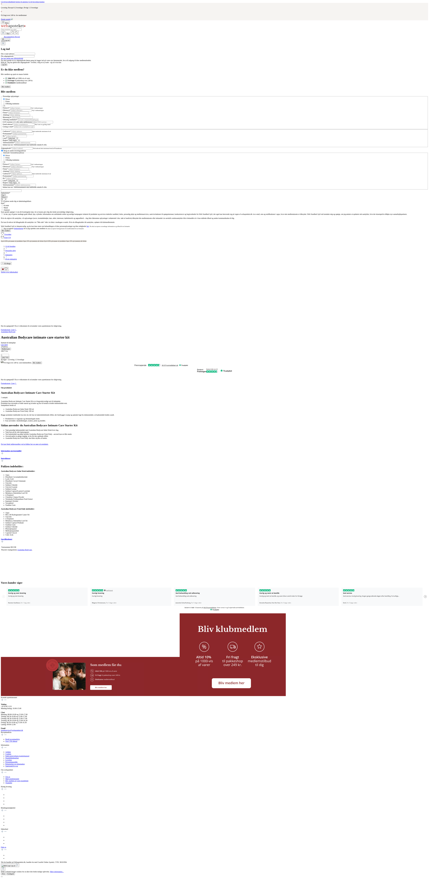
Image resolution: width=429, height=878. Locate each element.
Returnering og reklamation (15, 764)
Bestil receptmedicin (12, 739)
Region (5, 140)
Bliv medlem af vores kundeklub (16, 781)
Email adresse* (8, 124)
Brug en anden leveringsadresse (15, 151)
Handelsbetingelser (12, 758)
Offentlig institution (12, 104)
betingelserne (18, 228)
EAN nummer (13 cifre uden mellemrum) (17, 122)
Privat (7, 99)
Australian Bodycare (24, 550)
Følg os (3, 847)
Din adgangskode (7, 56)
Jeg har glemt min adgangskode (12, 58)
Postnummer (7, 134)
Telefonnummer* (9, 143)
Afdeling (6, 115)
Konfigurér (10, 874)
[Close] (2, 876)
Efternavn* (7, 110)
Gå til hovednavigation (36, 2)
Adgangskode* (6, 148)
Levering (8, 760)
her (88, 226)
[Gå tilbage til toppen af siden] (3, 869)
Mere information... (57, 872)
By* (4, 136)
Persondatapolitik (11, 762)
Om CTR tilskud (11, 741)
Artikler (8, 752)
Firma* (5, 113)
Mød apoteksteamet (12, 779)
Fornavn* (6, 108)
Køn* (3, 203)
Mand (6, 208)
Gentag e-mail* (8, 127)
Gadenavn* (7, 131)
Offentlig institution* (10, 120)
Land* (5, 138)
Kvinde (6, 205)
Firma (7, 101)
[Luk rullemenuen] (3, 33)
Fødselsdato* (5, 193)
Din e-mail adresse (7, 54)
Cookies (8, 754)
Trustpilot (8, 783)
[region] (214, 297)
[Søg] (15, 33)
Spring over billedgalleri (9, 272)
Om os (7, 777)
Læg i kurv (5, 357)
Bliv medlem (6, 87)
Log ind (4, 64)
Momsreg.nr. (7, 117)
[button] (90, 695)
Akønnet (7, 210)
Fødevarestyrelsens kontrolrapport (17, 756)
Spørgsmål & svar (11, 766)
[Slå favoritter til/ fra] (4, 269)
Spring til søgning (21, 2)
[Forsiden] (13, 27)
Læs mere (4, 345)
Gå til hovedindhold (8, 2)
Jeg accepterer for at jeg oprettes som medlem (25, 228)
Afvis (3, 874)
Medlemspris (6, 349)
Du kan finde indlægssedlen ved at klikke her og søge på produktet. (24, 444)
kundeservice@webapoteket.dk (12, 730)
